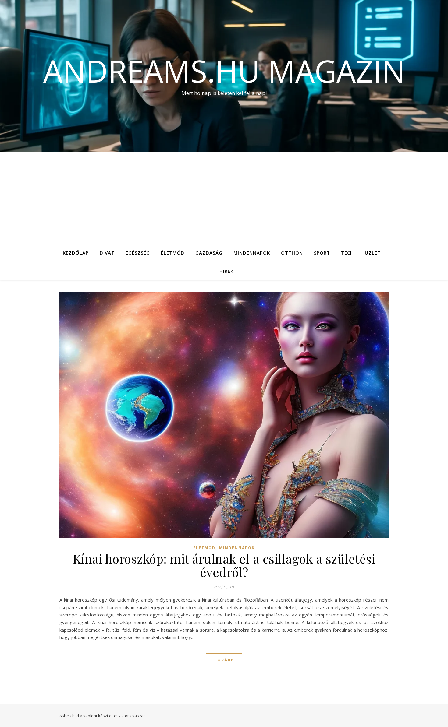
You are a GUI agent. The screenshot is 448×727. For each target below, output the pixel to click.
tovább (224, 659)
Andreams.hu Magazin (224, 70)
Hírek (226, 271)
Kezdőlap (76, 253)
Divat (107, 253)
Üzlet (373, 253)
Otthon (292, 253)
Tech (347, 253)
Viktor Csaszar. (132, 715)
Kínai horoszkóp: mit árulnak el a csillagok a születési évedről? (224, 565)
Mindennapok (251, 253)
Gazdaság (208, 253)
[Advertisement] (224, 198)
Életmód (172, 253)
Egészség (138, 253)
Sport (322, 253)
